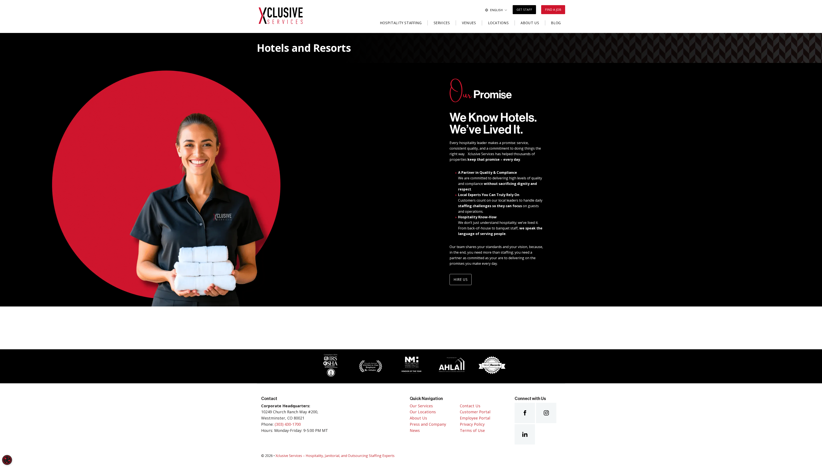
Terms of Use (472, 430)
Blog (556, 23)
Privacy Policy (472, 424)
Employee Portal (475, 418)
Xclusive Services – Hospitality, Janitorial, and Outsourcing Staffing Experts (335, 455)
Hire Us (461, 279)
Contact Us (470, 405)
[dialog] (7, 460)
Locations (498, 23)
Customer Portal (475, 411)
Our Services (421, 405)
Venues (469, 23)
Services (442, 23)
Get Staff (524, 9)
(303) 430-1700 (288, 424)
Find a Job (553, 9)
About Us (530, 23)
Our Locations (423, 411)
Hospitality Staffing (401, 23)
